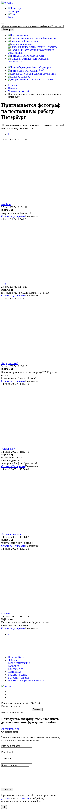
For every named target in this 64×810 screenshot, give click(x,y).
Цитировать (18, 216)
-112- (4, 283)
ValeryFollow (8, 448)
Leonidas (6, 613)
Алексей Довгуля (11, 534)
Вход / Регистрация (19, 663)
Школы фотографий (44, 73)
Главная (12, 85)
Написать (7, 789)
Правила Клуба (16, 657)
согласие (24, 798)
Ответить (6, 216)
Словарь (25, 76)
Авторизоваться (10, 728)
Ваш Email (7, 752)
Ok (4, 807)
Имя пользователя (11, 745)
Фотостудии (34, 70)
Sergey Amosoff (9, 363)
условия (5, 798)
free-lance (6, 204)
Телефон (6, 758)
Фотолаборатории (41, 67)
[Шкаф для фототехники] (32, 651)
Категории (8, 29)
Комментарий (9, 765)
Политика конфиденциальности (26, 680)
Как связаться (15, 668)
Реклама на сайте (17, 674)
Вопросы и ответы (42, 79)
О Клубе (12, 660)
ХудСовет (13, 665)
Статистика (14, 671)
